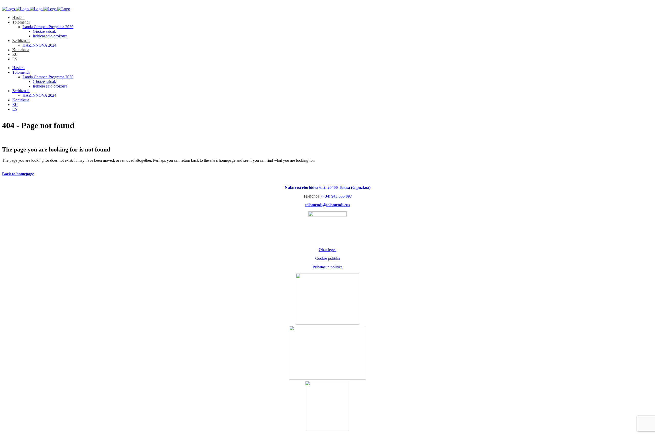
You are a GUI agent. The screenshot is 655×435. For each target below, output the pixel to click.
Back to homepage (18, 174)
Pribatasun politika (328, 267)
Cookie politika (327, 258)
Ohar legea (327, 249)
